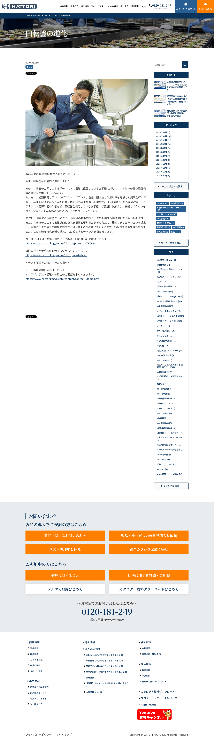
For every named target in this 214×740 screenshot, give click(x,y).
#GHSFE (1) (162, 469)
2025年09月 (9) (163, 175)
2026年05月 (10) (163, 144)
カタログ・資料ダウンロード (158, 691)
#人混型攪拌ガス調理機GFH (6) (170, 377)
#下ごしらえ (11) (165, 335)
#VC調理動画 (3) (164, 423)
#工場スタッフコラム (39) (169, 276)
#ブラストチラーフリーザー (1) (169, 438)
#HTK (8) (177, 350)
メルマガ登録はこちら (65, 589)
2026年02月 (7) (163, 155)
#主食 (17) (161, 320)
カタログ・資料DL (186, 8)
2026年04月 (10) (163, 148)
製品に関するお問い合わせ (65, 535)
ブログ (145, 698)
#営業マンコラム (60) (167, 259)
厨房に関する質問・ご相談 (149, 575)
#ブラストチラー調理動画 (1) (170, 449)
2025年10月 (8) (163, 171)
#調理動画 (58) (163, 264)
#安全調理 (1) (163, 474)
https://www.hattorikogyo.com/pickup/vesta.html (56, 255)
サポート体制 (36, 670)
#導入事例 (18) (177, 315)
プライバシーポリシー (38, 734)
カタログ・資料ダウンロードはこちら (149, 589)
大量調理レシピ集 (94, 691)
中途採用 (146, 675)
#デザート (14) (163, 325)
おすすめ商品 (36, 659)
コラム (29, 66)
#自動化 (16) (176, 320)
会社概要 (146, 648)
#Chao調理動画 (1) (165, 454)
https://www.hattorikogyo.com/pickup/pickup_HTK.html (60, 243)
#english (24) (176, 296)
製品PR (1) (175, 231)
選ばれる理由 (97, 6)
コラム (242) (162, 203)
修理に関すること (65, 575)
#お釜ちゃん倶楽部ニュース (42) (169, 270)
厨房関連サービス (38, 692)
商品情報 (64, 6)
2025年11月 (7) (163, 167)
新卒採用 (146, 670)
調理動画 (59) (177, 203)
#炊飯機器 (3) (163, 418)
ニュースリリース (166, 698)
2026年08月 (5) (163, 132)
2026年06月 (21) (163, 140)
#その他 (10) (162, 345)
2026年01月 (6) (163, 159)
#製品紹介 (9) (163, 350)
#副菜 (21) (161, 315)
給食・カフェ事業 (38, 698)
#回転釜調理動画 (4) (166, 398)
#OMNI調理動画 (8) (166, 355)
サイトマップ (64, 734)
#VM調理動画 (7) (164, 372)
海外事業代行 (36, 704)
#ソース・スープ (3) (166, 408)
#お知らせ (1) (177, 432)
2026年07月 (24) (163, 136)
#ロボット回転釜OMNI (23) (169, 301)
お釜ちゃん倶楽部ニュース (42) (169, 208)
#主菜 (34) (161, 281)
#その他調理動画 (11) (167, 340)
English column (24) (166, 214)
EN (145, 6)
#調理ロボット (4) (165, 403)
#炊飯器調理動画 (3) (166, 428)
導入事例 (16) (163, 218)
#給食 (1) (173, 464)
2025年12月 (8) (163, 163)
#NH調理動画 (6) (164, 388)
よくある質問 (112, 6)
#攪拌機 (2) (162, 432)
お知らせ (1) (162, 231)
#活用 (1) (161, 464)
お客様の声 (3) (163, 227)
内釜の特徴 (35, 665)
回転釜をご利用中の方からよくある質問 (104, 654)
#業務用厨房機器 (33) (167, 286)
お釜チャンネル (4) (165, 222)
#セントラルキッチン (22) (169, 311)
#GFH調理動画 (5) (165, 393)
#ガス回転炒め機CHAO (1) (169, 444)
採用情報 (135, 6)
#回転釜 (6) (162, 383)
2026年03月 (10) (163, 151)
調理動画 (34, 653)
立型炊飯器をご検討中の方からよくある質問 (106, 671)
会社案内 (124, 6)
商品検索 (34, 648)
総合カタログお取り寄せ (149, 549)
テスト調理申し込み (65, 549)
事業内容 (74, 6)
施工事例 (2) (178, 227)
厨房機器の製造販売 (39, 687)
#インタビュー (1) (165, 459)
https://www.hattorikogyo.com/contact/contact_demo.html (62, 279)
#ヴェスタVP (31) (165, 291)
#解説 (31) (161, 296)
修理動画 (90, 677)
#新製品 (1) (178, 474)
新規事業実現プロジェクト (154, 681)
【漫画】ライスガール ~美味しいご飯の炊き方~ (107, 685)
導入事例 (85, 6)
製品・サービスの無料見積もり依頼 (149, 535)
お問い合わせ (205, 8)
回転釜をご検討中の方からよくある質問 (104, 666)
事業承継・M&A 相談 (151, 653)
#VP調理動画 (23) (165, 306)
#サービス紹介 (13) (166, 330)
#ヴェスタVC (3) (164, 413)
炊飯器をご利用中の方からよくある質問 (104, 660)
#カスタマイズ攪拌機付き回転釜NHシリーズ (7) (170, 366)
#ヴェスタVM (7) (164, 360)
